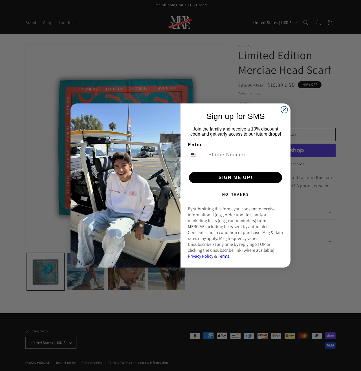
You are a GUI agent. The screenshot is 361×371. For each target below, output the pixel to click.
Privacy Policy (200, 256)
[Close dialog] (284, 109)
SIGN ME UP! (236, 177)
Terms (223, 256)
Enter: (196, 144)
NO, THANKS (235, 194)
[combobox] (197, 154)
